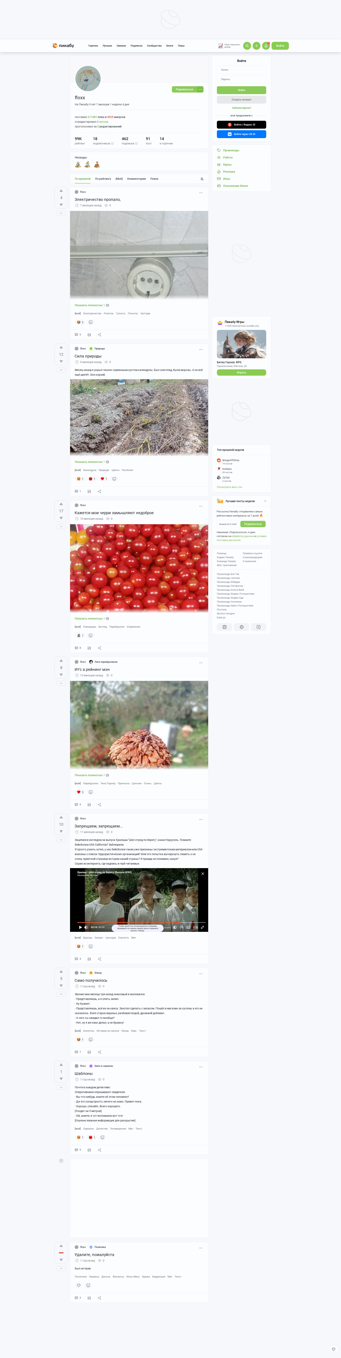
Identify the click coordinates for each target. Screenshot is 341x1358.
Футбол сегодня (226, 613)
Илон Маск (133, 1276)
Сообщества (154, 45)
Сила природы (88, 356)
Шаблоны (84, 1073)
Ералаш (87, 937)
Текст (142, 1030)
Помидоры (89, 626)
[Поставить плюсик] (61, 190)
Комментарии (136, 178)
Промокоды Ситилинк (229, 601)
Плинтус (133, 313)
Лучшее (107, 45)
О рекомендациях (252, 557)
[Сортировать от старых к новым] (202, 178)
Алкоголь (88, 1030)
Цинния (136, 783)
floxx (83, 191)
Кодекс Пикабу (225, 557)
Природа (104, 470)
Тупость (121, 313)
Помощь (222, 553)
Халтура (145, 313)
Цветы (115, 470)
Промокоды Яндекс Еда (230, 597)
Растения (127, 470)
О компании (249, 561)
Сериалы (88, 1128)
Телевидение (118, 1128)
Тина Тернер (107, 783)
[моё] (119, 178)
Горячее (93, 45)
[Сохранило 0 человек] (89, 334)
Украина (94, 1276)
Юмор (125, 1030)
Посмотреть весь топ (229, 487)
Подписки (136, 45)
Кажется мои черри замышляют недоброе (114, 512)
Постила (222, 609)
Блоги (169, 45)
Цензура (111, 937)
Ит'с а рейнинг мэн (92, 669)
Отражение (133, 626)
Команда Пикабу (226, 561)
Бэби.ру (221, 617)
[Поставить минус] (61, 205)
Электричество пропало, (98, 199)
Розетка (108, 313)
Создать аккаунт (241, 99)
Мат (133, 937)
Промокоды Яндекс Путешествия (235, 593)
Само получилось (91, 980)
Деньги (105, 1276)
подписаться (253, 524)
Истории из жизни (108, 1030)
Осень (147, 783)
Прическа (123, 783)
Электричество (92, 313)
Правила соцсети (252, 553)
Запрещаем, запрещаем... (99, 826)
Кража (146, 1276)
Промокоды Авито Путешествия (235, 605)
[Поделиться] (99, 334)
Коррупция (158, 1276)
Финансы (118, 1276)
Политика (81, 1276)
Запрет (99, 937)
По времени (83, 178)
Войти (280, 45)
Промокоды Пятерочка (230, 586)
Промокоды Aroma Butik (230, 590)
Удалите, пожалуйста (94, 1254)
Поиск (154, 178)
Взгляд (102, 626)
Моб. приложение (227, 565)
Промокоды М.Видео (228, 582)
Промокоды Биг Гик (228, 574)
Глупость (123, 937)
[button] (112, 143)
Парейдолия (116, 626)
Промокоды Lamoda (228, 578)
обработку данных (243, 536)
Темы (181, 45)
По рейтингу (103, 178)
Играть (241, 372)
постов (102, 121)
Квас (134, 1030)
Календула (89, 470)
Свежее (121, 45)
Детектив (102, 1128)
